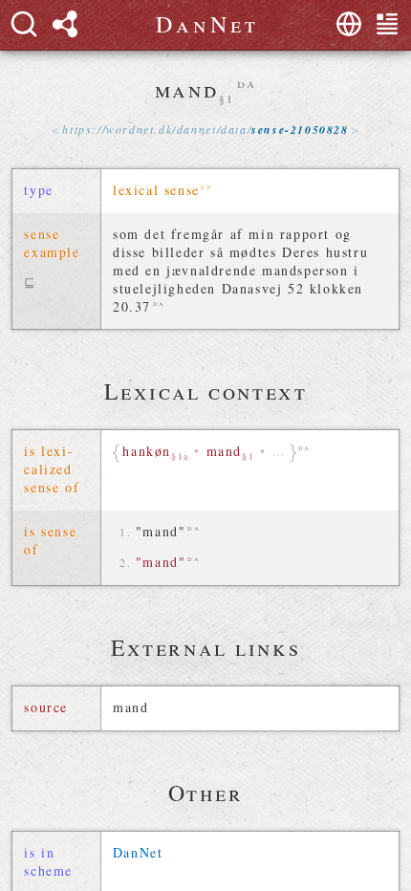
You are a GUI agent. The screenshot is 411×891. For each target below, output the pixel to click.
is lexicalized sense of (51, 469)
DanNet (138, 852)
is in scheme (48, 861)
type (38, 190)
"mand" (161, 531)
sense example (51, 243)
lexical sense (156, 190)
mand (130, 707)
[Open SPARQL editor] (65, 24)
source (46, 707)
